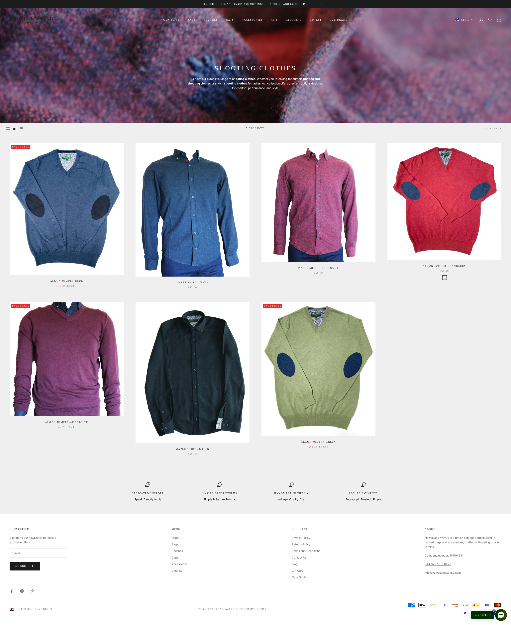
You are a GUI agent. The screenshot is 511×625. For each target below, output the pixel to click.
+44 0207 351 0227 (438, 564)
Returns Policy (301, 544)
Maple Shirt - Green (192, 449)
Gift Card (298, 570)
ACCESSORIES (252, 19)
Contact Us (299, 557)
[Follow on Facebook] (12, 591)
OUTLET (316, 19)
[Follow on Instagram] (22, 591)
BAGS (191, 19)
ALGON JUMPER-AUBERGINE (66, 422)
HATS (230, 19)
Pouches (177, 551)
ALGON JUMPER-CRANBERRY (444, 266)
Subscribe (24, 565)
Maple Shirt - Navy (192, 282)
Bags (175, 544)
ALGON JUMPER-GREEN (318, 441)
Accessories (179, 564)
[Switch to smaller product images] (14, 128)
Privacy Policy (301, 537)
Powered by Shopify (251, 609)
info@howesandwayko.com (443, 572)
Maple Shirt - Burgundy (318, 268)
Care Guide (299, 577)
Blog (295, 564)
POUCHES (211, 19)
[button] (489, 615)
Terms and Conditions (306, 551)
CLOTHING (294, 19)
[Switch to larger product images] (8, 128)
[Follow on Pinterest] (32, 591)
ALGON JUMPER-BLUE (66, 281)
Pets (274, 19)
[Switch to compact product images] (21, 128)
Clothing (177, 570)
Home (175, 537)
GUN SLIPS (171, 19)
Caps (175, 557)
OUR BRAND (339, 19)
